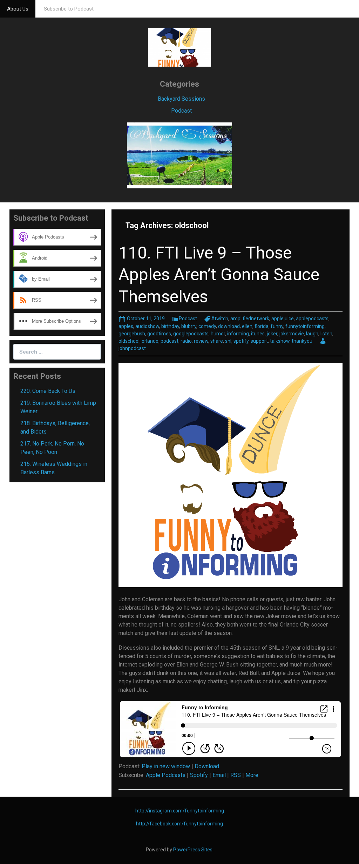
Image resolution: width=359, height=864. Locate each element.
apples (125, 326)
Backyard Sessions (181, 98)
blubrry (188, 326)
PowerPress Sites (192, 849)
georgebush (131, 333)
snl (228, 341)
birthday (170, 326)
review (201, 341)
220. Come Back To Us (47, 391)
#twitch (219, 318)
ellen (247, 326)
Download (207, 766)
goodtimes (159, 333)
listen (326, 333)
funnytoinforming (305, 326)
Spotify (199, 775)
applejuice (282, 318)
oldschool (129, 341)
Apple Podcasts (165, 775)
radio (186, 341)
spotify (241, 341)
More (251, 775)
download (229, 326)
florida (262, 326)
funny (277, 326)
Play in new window (166, 766)
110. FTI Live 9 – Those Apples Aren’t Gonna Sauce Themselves (218, 275)
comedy (207, 326)
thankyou (302, 341)
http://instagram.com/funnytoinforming (179, 810)
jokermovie (291, 333)
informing (238, 333)
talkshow (280, 341)
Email (219, 775)
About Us (17, 9)
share (216, 341)
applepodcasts (312, 318)
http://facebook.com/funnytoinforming (179, 823)
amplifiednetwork (249, 318)
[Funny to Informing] (179, 46)
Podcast (181, 110)
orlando (150, 341)
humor (218, 333)
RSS (235, 775)
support (259, 341)
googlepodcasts (191, 333)
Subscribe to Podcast (69, 9)
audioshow (147, 326)
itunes (258, 333)
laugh (312, 333)
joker (272, 333)
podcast (169, 341)
